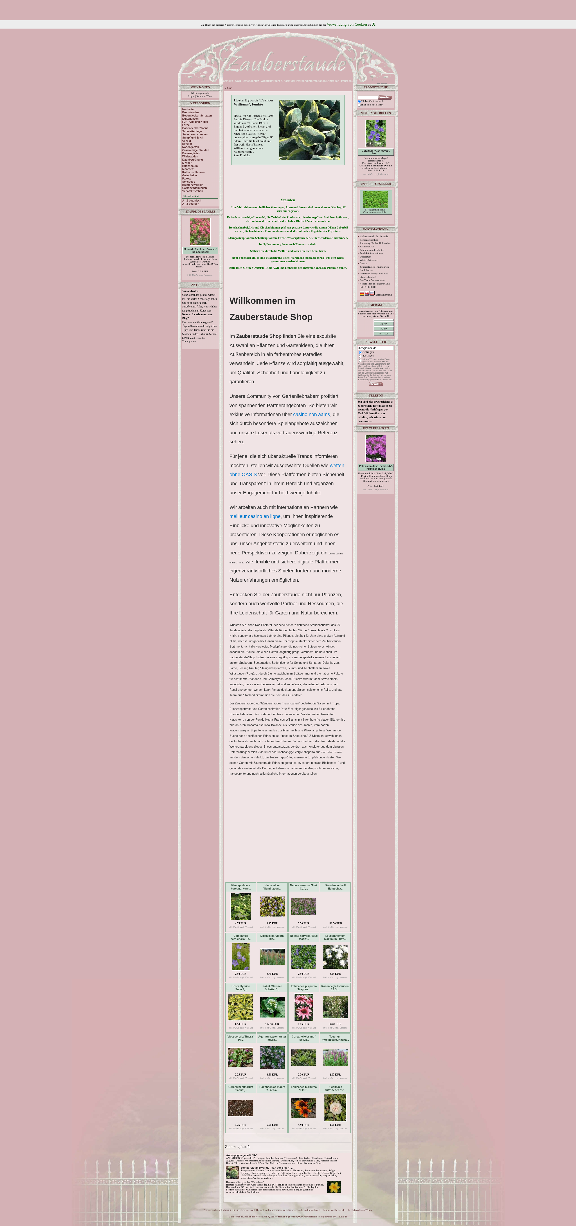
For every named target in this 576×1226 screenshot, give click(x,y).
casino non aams (311, 414)
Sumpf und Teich (192, 137)
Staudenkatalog (368, 277)
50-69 (383, 328)
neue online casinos (331, 752)
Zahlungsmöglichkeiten (372, 250)
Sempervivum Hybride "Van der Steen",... (267, 1167)
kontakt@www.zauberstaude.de (305, 1216)
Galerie (363, 263)
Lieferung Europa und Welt (374, 273)
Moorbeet (188, 169)
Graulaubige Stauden (195, 150)
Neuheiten (188, 109)
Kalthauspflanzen (193, 172)
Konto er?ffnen (204, 96)
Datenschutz (251, 81)
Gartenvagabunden (194, 188)
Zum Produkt (242, 155)
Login (191, 96)
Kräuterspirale (367, 246)
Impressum (348, 81)
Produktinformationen (371, 253)
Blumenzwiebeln (192, 184)
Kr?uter (187, 144)
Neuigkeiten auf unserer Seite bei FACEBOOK (375, 285)
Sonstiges (188, 181)
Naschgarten (190, 147)
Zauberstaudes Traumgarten (374, 266)
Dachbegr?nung (192, 159)
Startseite (226, 81)
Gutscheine (189, 175)
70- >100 (384, 333)
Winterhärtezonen (369, 260)
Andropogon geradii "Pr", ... (243, 1155)
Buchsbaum (190, 166)
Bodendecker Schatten (197, 115)
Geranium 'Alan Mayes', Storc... (376, 152)
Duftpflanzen (190, 118)
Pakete (186, 178)
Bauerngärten (191, 153)
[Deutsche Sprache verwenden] (360, 81)
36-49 (383, 323)
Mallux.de (341, 1216)
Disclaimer (365, 256)
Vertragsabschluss (369, 239)
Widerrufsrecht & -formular (374, 236)
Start (229, 87)
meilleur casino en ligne (255, 516)
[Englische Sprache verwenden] (364, 81)
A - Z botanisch (191, 200)
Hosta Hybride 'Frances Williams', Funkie (254, 102)
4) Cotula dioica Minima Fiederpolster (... (376, 225)
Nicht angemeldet (200, 93)
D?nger (187, 162)
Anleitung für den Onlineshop (375, 243)
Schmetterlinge (192, 131)
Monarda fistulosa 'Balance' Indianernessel (200, 250)
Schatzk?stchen (192, 191)
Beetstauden (190, 112)
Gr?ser (186, 140)
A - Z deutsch (190, 203)
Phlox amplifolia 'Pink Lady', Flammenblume (376, 467)
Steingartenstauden (194, 134)
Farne (186, 125)
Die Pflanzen (366, 270)
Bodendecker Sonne (195, 128)
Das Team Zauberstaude (372, 280)
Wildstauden (190, 156)
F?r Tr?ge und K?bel (195, 121)
